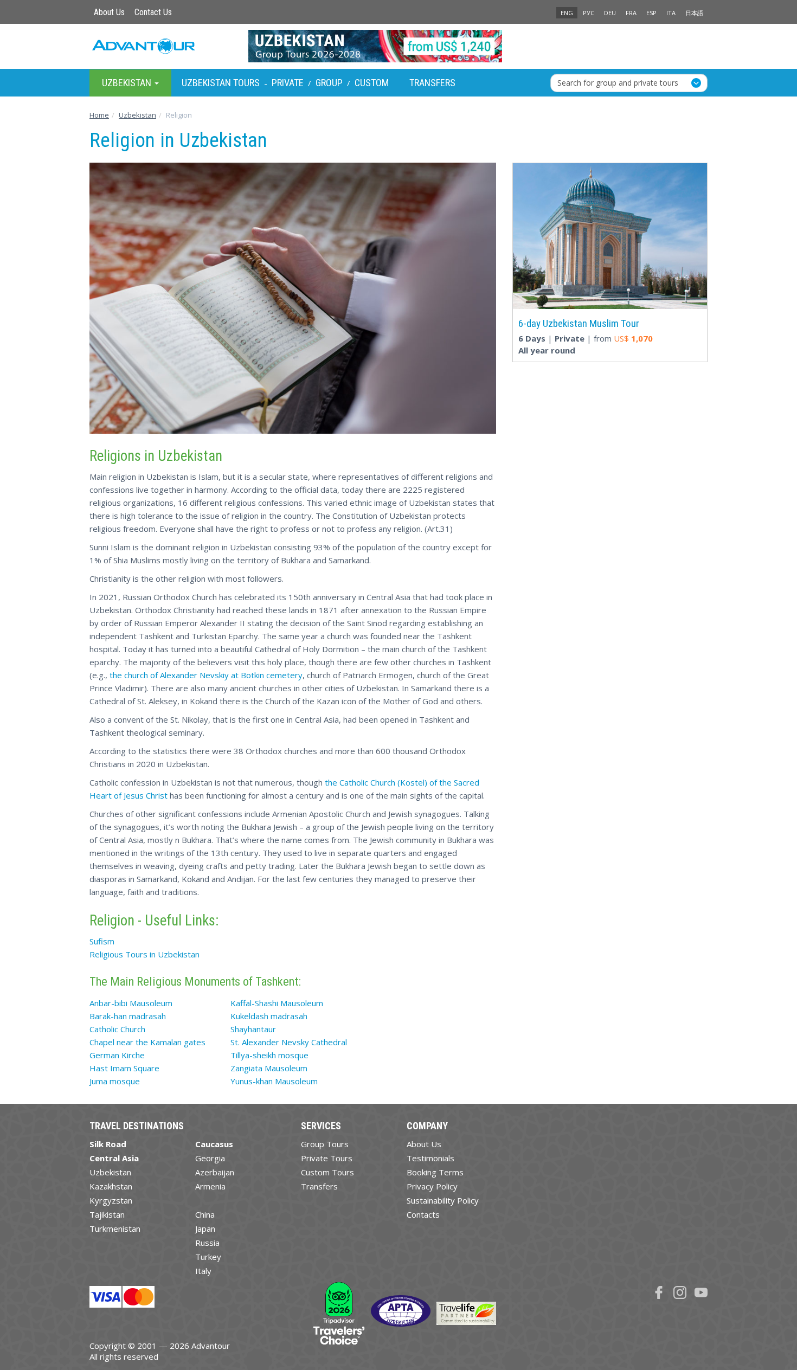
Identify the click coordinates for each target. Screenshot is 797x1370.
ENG (567, 13)
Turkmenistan (114, 1228)
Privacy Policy (432, 1186)
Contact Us (153, 12)
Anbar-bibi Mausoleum (130, 1003)
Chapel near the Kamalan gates (147, 1042)
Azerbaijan (214, 1172)
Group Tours (325, 1144)
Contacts (423, 1214)
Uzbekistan (110, 1172)
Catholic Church (117, 1029)
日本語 (694, 13)
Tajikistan (107, 1214)
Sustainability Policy (443, 1200)
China (205, 1214)
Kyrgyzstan (110, 1200)
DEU (610, 13)
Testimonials (430, 1158)
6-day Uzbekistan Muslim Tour (578, 323)
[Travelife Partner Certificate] (466, 1312)
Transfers (432, 82)
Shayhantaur (253, 1029)
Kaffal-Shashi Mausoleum (276, 1003)
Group (329, 82)
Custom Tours (327, 1172)
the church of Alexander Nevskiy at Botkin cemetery (206, 675)
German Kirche (117, 1055)
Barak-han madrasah (127, 1016)
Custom (372, 82)
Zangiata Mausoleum (268, 1068)
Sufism (101, 941)
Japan (205, 1228)
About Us (109, 12)
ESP (651, 13)
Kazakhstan (110, 1186)
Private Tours (326, 1158)
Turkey (208, 1256)
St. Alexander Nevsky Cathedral (288, 1042)
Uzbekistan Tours (221, 82)
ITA (671, 13)
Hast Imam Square (124, 1068)
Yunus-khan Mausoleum (274, 1081)
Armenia (210, 1186)
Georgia (210, 1158)
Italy (203, 1270)
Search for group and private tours (617, 82)
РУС (588, 13)
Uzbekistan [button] (127, 82)
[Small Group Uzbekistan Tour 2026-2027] (398, 46)
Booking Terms (435, 1172)
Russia (207, 1242)
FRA (631, 13)
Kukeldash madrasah (268, 1016)
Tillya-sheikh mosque (269, 1055)
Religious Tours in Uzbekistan (144, 954)
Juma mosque (114, 1081)
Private (288, 82)
